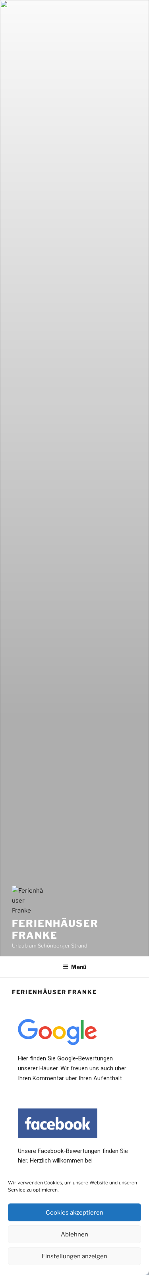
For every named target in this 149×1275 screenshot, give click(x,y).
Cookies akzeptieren (74, 1212)
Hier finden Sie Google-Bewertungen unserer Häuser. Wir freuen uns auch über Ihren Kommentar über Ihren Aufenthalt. (72, 1068)
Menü (78, 966)
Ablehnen (74, 1234)
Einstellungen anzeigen (74, 1256)
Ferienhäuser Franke (55, 929)
